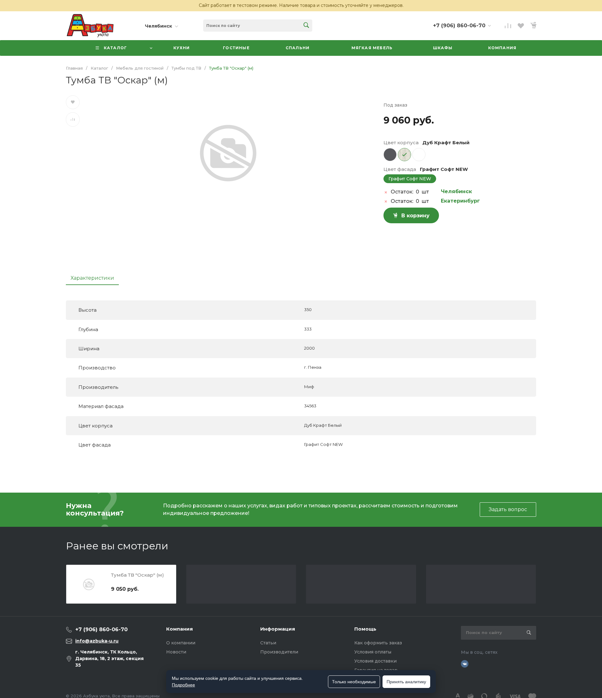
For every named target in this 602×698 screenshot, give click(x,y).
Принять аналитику (406, 681)
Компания (179, 629)
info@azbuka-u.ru (97, 641)
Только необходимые (354, 681)
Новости (176, 652)
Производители (279, 652)
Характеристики (92, 278)
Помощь (365, 629)
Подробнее (183, 684)
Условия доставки (375, 661)
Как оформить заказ (378, 643)
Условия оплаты (372, 652)
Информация (277, 629)
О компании (180, 643)
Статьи (268, 643)
